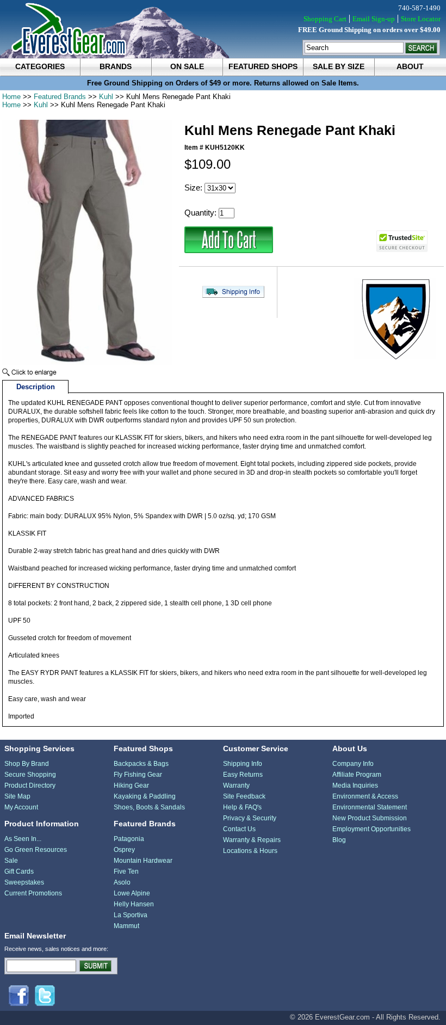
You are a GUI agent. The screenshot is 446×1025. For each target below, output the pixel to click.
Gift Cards (19, 871)
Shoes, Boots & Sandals (149, 807)
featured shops (263, 66)
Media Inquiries (355, 785)
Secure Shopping (30, 774)
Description (35, 387)
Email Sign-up (373, 19)
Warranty (236, 785)
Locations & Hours (250, 851)
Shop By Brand (26, 764)
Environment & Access (365, 796)
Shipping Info (242, 764)
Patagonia (129, 839)
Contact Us (239, 829)
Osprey (124, 850)
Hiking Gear (131, 785)
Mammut (126, 926)
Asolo (122, 882)
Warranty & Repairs (252, 840)
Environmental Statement (369, 807)
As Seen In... (22, 839)
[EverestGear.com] (223, 29)
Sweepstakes (24, 882)
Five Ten (126, 871)
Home (11, 97)
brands (116, 66)
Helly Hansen (134, 904)
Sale (11, 860)
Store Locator (421, 19)
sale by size (338, 66)
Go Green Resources (35, 850)
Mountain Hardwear (143, 860)
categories (40, 66)
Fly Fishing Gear (138, 774)
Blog (339, 840)
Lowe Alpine (132, 893)
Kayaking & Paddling (145, 796)
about (410, 66)
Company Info (353, 764)
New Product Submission (369, 818)
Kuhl (106, 97)
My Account (21, 807)
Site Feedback (244, 796)
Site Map (17, 796)
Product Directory (29, 785)
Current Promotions (33, 893)
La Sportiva (130, 915)
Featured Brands (60, 97)
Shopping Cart (324, 19)
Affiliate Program (356, 774)
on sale (187, 66)
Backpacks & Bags (141, 764)
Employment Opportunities (371, 829)
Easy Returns (243, 774)
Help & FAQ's (242, 807)
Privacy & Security (249, 818)
